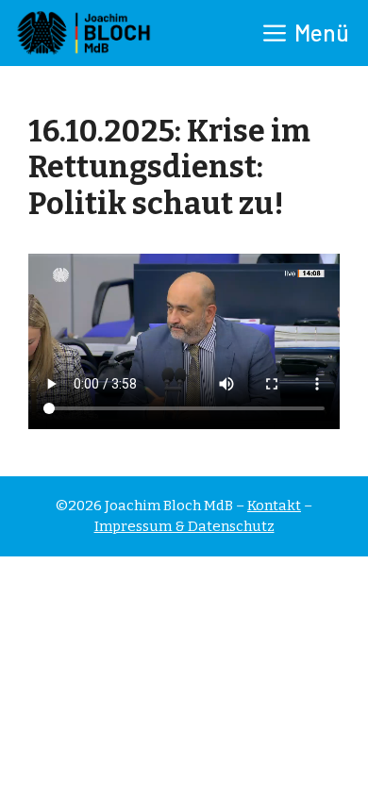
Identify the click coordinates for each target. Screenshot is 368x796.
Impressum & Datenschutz (184, 526)
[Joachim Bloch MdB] (82, 33)
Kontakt (274, 505)
